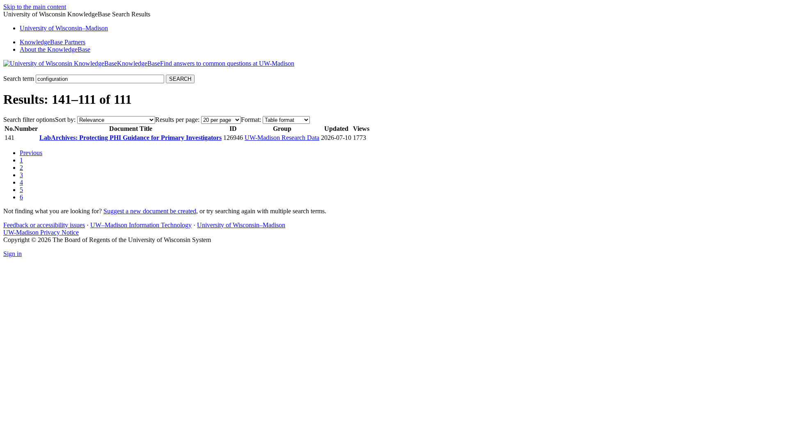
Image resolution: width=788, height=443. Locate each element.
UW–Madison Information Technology (141, 225)
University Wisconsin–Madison (64, 28)
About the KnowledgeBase (55, 49)
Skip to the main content (34, 6)
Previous (31, 152)
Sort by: (65, 119)
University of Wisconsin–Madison (241, 225)
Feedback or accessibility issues (44, 225)
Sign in (12, 253)
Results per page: (177, 119)
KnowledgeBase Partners (52, 42)
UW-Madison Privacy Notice (41, 232)
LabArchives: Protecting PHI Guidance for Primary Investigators (130, 137)
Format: (251, 119)
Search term (18, 78)
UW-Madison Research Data (282, 137)
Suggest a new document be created (149, 211)
